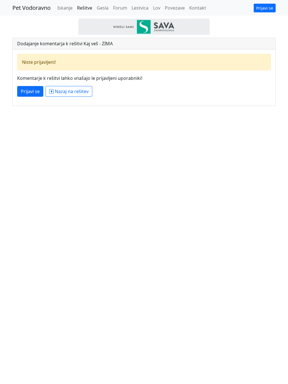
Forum (120, 8)
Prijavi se (264, 8)
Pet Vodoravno (31, 8)
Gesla (103, 8)
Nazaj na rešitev (71, 91)
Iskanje (65, 8)
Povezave (175, 8)
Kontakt (197, 8)
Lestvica (140, 8)
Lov (156, 8)
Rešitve (84, 8)
